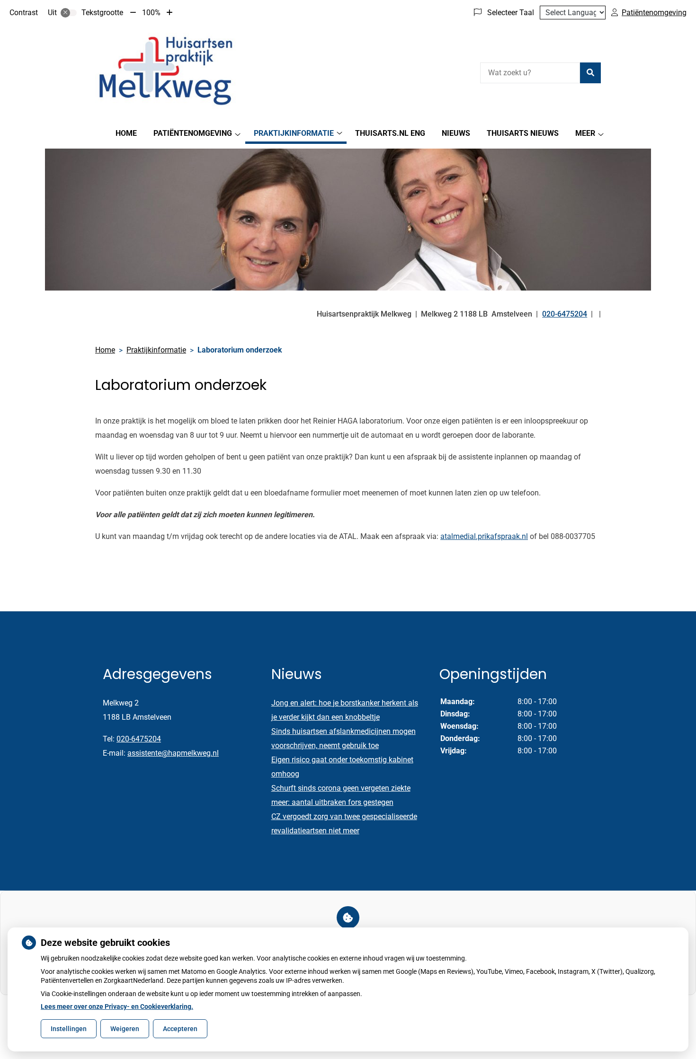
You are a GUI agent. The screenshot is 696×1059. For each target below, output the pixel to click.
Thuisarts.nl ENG (390, 133)
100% (151, 12)
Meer (585, 133)
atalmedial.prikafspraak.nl (484, 536)
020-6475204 (138, 738)
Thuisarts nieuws (523, 133)
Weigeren (124, 1029)
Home (126, 133)
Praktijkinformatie (294, 133)
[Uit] (69, 12)
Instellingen (69, 1029)
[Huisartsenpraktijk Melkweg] (166, 71)
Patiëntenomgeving (192, 133)
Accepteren (180, 1029)
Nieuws (456, 133)
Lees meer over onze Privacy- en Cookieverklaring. (117, 1006)
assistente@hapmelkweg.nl (173, 753)
